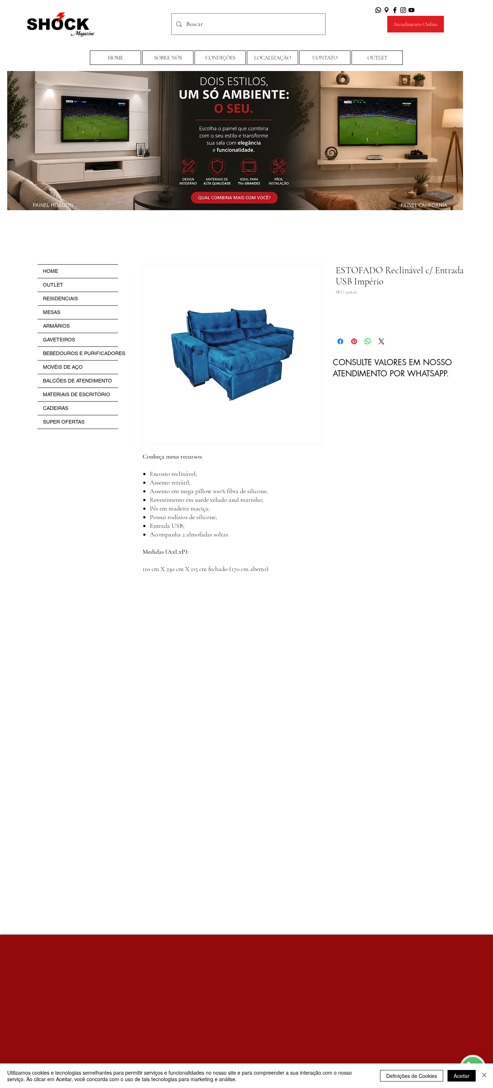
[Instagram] (403, 10)
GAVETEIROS (59, 339)
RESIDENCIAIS (60, 298)
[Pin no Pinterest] (354, 341)
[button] (220, 57)
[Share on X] (381, 341)
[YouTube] (411, 10)
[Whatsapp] (378, 10)
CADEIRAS (55, 408)
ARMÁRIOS (56, 326)
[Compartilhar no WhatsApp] (367, 341)
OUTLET (53, 285)
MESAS (51, 312)
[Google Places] (386, 10)
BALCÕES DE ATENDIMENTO (77, 381)
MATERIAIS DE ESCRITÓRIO (76, 394)
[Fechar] (484, 1075)
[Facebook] (395, 10)
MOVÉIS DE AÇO (63, 367)
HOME (50, 271)
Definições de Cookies (411, 1075)
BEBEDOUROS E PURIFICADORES (80, 353)
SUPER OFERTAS (63, 422)
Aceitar (462, 1075)
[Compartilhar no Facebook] (340, 341)
